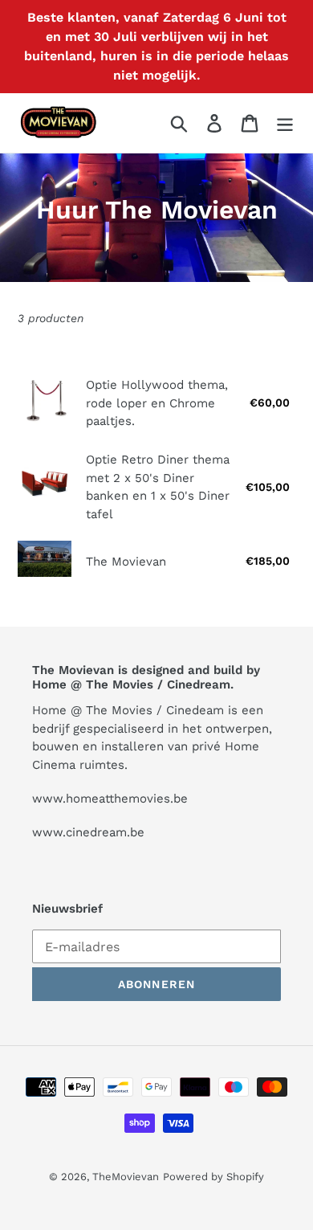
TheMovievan (125, 1177)
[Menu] (285, 123)
